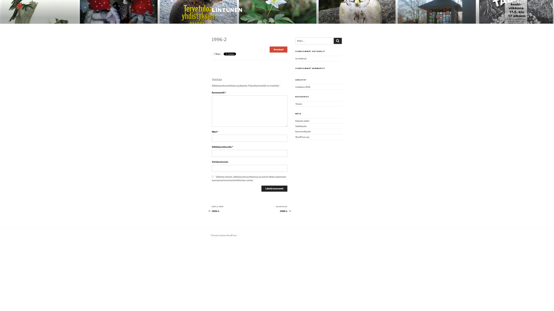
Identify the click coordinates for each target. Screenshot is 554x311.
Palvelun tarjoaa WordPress (224, 235)
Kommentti (219, 92)
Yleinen (298, 104)
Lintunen (227, 10)
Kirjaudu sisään (302, 121)
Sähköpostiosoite (222, 147)
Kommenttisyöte (303, 131)
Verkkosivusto (220, 162)
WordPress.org (302, 137)
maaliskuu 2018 (302, 87)
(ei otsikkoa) (300, 58)
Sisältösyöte (301, 126)
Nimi (215, 131)
